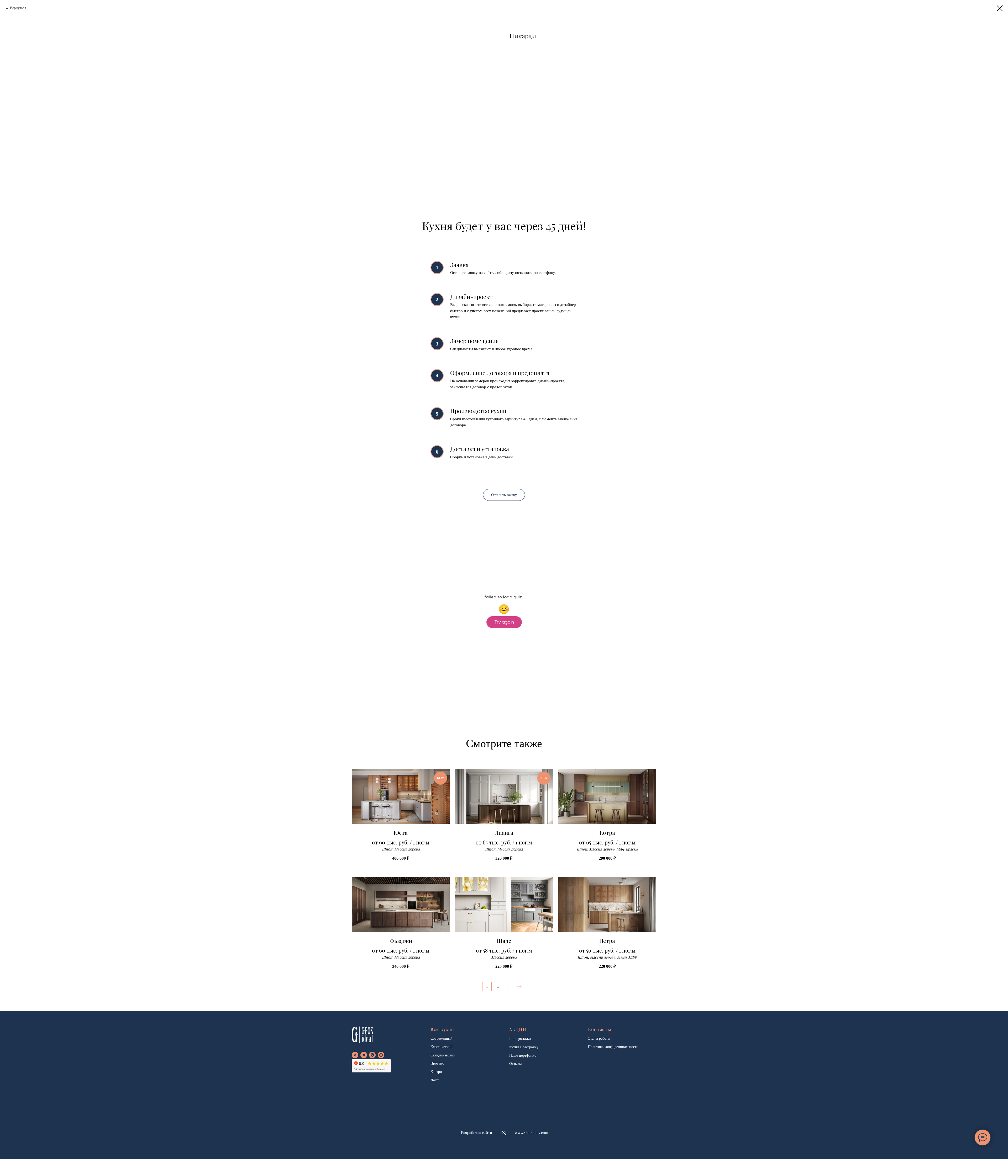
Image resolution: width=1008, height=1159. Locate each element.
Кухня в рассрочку (523, 1047)
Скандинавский (442, 1055)
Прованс (437, 1063)
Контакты (599, 1029)
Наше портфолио (522, 1055)
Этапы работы (599, 1038)
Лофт (434, 1080)
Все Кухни (442, 1029)
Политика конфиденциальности (613, 1047)
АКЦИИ (517, 1029)
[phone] (355, 1055)
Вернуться (18, 8)
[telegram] (363, 1055)
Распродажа (520, 1038)
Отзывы (515, 1064)
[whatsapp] (372, 1055)
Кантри (436, 1072)
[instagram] (381, 1055)
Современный (441, 1038)
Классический (441, 1047)
